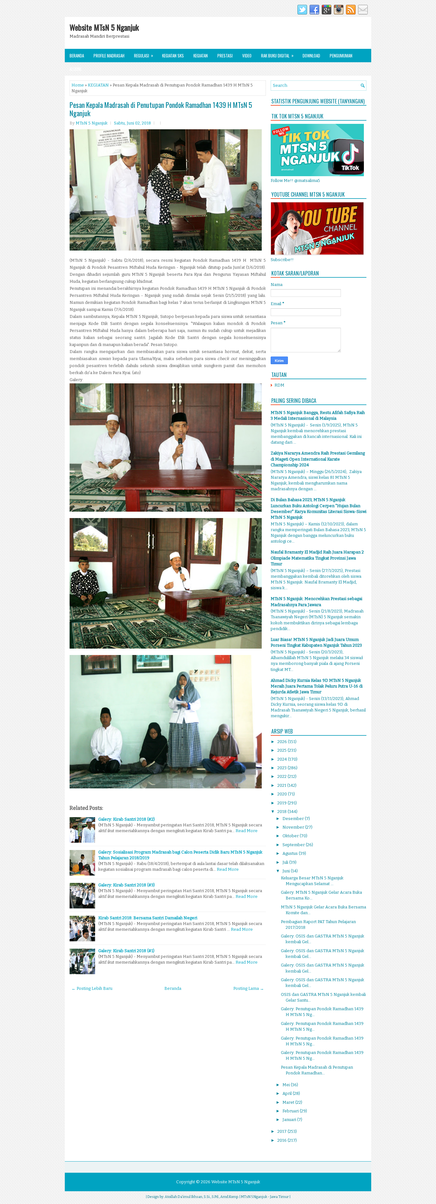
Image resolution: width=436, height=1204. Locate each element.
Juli (285, 862)
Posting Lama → (248, 988)
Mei (286, 1084)
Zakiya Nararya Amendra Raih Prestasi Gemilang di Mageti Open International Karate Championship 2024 (318, 459)
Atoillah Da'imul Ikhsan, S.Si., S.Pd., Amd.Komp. (202, 1197)
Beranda (77, 55)
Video (247, 55)
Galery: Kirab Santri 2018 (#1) (126, 950)
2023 (282, 767)
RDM (279, 385)
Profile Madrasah (109, 55)
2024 (282, 759)
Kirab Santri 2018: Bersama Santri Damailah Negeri (147, 917)
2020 (282, 794)
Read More (247, 830)
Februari (291, 1111)
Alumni (75, 69)
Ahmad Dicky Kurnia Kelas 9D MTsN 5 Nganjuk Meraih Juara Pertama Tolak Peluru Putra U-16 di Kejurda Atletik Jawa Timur (317, 686)
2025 (282, 750)
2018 (282, 811)
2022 (282, 776)
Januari (289, 1119)
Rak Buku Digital (277, 55)
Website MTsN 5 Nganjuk (104, 27)
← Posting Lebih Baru (91, 988)
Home (77, 85)
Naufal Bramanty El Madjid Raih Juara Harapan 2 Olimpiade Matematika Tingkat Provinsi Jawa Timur (317, 558)
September (294, 844)
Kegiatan (200, 55)
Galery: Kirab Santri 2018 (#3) (126, 885)
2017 (282, 1131)
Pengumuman (341, 55)
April (287, 1093)
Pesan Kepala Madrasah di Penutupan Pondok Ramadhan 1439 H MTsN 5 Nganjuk (161, 109)
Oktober (291, 835)
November (293, 827)
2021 (282, 785)
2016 (282, 1140)
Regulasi (143, 55)
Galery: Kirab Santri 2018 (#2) (126, 819)
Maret (288, 1102)
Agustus (290, 853)
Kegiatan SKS (173, 55)
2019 (282, 803)
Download (311, 55)
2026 (282, 741)
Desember (293, 818)
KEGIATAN (98, 85)
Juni (286, 871)
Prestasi (225, 55)
